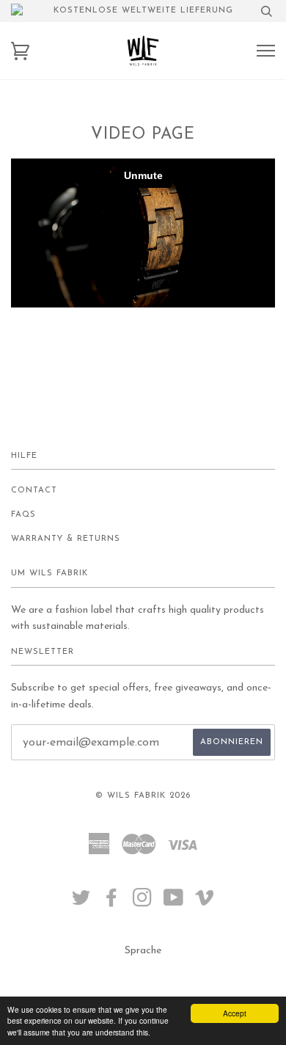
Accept (234, 1013)
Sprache (143, 950)
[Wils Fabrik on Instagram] (143, 903)
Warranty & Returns (65, 539)
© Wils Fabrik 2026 (143, 796)
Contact (34, 491)
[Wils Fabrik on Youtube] (174, 903)
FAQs (23, 515)
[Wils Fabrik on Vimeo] (205, 903)
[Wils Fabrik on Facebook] (112, 903)
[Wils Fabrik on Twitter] (81, 903)
